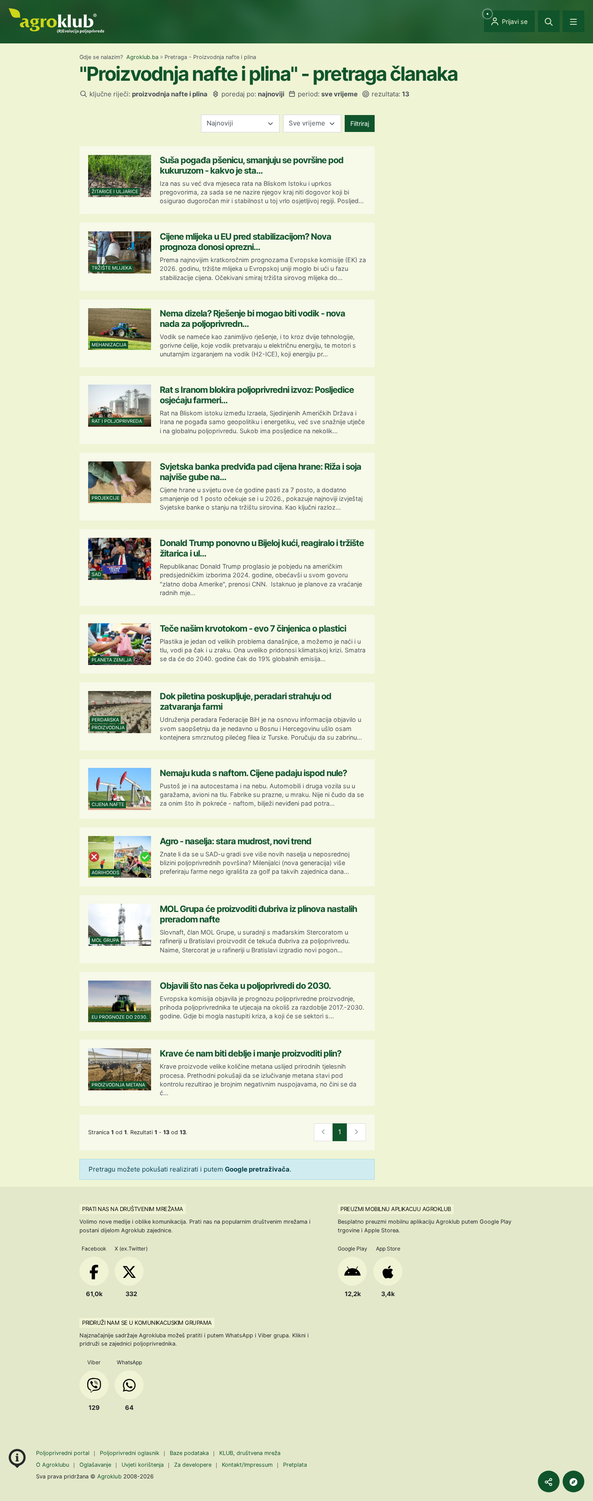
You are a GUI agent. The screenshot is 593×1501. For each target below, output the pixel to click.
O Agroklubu (52, 1465)
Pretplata (295, 1465)
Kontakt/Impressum (247, 1465)
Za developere (192, 1465)
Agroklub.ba (142, 57)
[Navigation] (573, 21)
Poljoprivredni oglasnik (130, 1453)
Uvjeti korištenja (143, 1465)
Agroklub (109, 1476)
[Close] (549, 21)
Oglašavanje (95, 1465)
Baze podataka (190, 1453)
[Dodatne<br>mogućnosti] (573, 1481)
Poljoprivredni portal (63, 1453)
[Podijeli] (549, 1481)
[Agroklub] (56, 20)
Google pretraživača (257, 1169)
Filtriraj (359, 123)
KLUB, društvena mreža (249, 1453)
